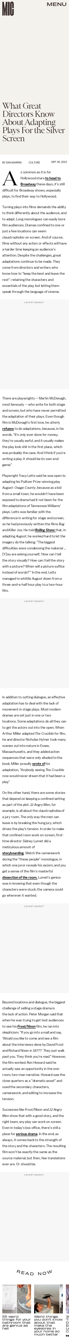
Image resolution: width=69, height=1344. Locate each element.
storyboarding (13, 853)
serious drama (26, 1134)
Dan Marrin (13, 162)
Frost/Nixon (26, 1026)
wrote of (38, 763)
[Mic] (8, 9)
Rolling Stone (45, 530)
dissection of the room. (19, 877)
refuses (8, 428)
